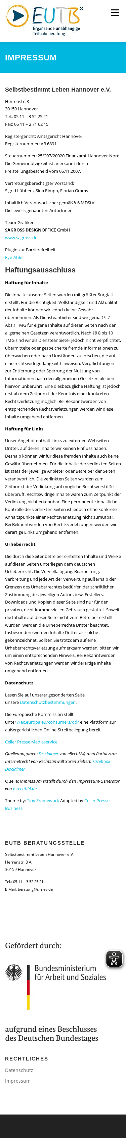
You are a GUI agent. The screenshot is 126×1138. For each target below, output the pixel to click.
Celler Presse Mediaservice (31, 742)
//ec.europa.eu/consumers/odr (48, 722)
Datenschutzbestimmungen (48, 702)
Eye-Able (13, 257)
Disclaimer (48, 754)
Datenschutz (19, 1070)
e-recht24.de (25, 788)
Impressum (18, 1081)
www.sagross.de (21, 238)
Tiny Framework (43, 800)
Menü (115, 12)
